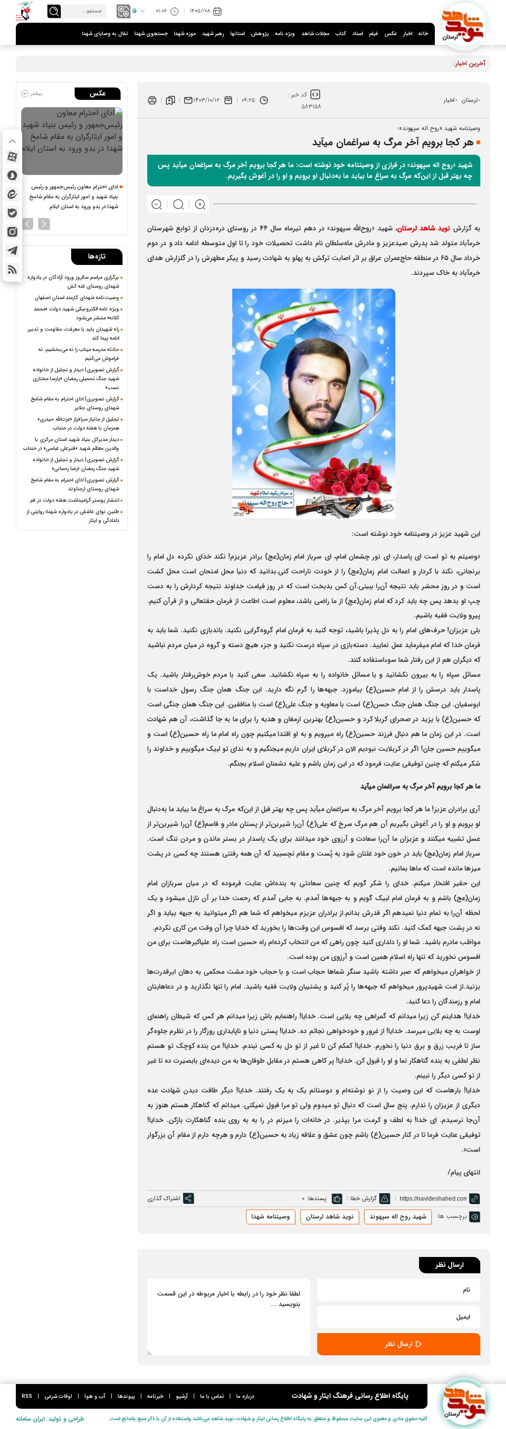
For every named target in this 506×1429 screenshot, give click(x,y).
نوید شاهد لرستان (330, 1217)
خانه (423, 34)
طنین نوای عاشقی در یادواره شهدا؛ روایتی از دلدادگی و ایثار (73, 516)
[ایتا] (12, 194)
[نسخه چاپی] (152, 100)
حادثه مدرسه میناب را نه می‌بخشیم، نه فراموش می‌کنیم (79, 354)
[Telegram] (12, 251)
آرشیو (182, 1396)
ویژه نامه (285, 34)
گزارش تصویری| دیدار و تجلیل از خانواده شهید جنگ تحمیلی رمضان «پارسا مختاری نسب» (76, 378)
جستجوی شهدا (151, 34)
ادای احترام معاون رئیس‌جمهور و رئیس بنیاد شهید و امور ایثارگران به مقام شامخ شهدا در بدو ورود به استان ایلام (73, 197)
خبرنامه (155, 1396)
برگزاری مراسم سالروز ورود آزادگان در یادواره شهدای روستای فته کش (73, 281)
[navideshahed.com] (464, 24)
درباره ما (245, 1396)
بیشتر (35, 93)
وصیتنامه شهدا (271, 1217)
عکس (390, 34)
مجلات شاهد (315, 34)
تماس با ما (212, 1396)
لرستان (470, 100)
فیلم (373, 34)
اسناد (357, 34)
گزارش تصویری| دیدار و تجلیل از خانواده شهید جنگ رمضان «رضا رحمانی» (76, 464)
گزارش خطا (363, 1198)
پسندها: (317, 1198)
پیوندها (126, 1396)
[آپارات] (12, 157)
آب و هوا (94, 1396)
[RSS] (12, 269)
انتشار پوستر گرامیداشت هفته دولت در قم (74, 500)
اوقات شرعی (58, 1396)
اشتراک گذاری (163, 1198)
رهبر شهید (213, 34)
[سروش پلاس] (12, 175)
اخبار (407, 34)
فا (134, 11)
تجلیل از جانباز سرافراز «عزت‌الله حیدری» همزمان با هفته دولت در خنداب (78, 423)
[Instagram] (12, 232)
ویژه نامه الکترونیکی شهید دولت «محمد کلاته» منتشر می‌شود (76, 313)
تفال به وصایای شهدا (105, 34)
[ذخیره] (170, 100)
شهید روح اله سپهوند (398, 1217)
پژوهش (260, 34)
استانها (237, 34)
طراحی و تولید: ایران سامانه (50, 1419)
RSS (27, 1396)
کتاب (341, 34)
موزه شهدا (185, 34)
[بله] (12, 213)
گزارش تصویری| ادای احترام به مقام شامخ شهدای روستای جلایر (75, 403)
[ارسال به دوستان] (188, 100)
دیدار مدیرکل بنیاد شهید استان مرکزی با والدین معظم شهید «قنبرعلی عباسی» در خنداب (71, 443)
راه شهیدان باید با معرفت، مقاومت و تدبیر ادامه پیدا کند (73, 333)
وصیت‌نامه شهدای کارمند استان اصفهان (77, 298)
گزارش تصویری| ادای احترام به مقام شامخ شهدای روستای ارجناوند (75, 484)
